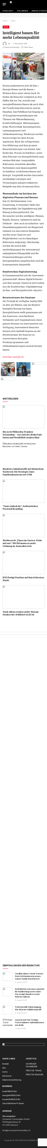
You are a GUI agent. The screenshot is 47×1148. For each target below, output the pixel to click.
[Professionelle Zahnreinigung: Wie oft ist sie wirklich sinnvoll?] (8, 1009)
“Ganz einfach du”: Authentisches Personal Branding (20, 507)
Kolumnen (22, 11)
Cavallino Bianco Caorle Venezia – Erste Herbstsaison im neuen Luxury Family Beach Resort (29, 976)
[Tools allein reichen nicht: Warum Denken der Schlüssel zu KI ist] (23, 597)
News (6, 27)
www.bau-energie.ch (13, 356)
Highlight (8, 11)
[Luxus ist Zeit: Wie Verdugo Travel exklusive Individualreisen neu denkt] (8, 1022)
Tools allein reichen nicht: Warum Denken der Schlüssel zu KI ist (21, 613)
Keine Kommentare (12, 47)
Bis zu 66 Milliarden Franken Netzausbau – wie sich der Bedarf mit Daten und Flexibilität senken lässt (22, 435)
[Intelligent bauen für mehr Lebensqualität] (23, 66)
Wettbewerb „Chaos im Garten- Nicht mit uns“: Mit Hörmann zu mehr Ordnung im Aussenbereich (22, 543)
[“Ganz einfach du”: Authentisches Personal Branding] (23, 491)
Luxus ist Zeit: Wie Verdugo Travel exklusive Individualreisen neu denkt (29, 1022)
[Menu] (4, 4)
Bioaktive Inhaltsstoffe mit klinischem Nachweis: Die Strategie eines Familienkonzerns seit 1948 (23, 472)
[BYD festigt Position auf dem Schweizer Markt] (23, 562)
